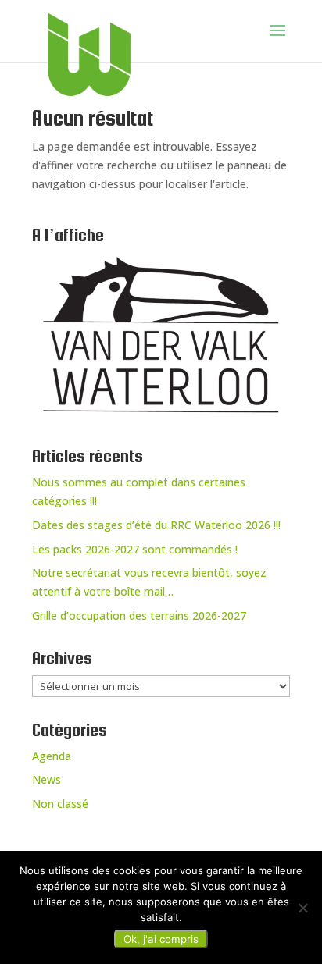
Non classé (60, 803)
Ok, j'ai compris (161, 939)
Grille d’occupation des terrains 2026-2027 (139, 615)
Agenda (51, 756)
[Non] (302, 908)
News (46, 779)
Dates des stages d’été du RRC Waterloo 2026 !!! (156, 525)
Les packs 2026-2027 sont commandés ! (135, 549)
